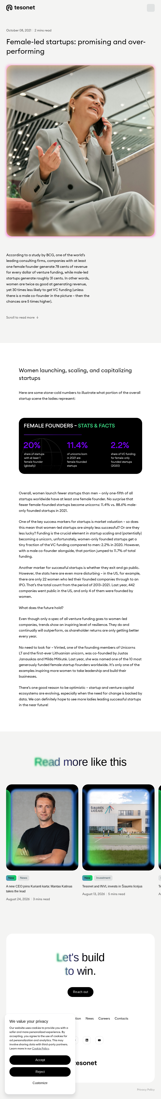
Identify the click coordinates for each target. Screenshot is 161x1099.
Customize (40, 1083)
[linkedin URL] (87, 1040)
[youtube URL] (99, 1040)
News (90, 1018)
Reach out (80, 992)
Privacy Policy (146, 1089)
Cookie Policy (40, 1048)
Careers (104, 1018)
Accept (40, 1060)
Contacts (121, 1018)
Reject (40, 1071)
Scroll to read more (20, 317)
